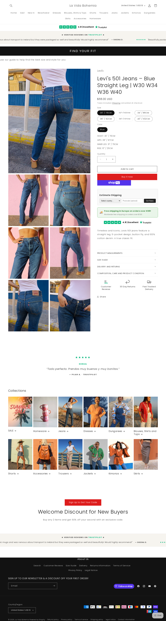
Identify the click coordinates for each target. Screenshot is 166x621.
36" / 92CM (106, 118)
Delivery (83, 568)
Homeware (40, 433)
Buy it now (127, 176)
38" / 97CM (126, 119)
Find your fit (83, 50)
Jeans (62, 433)
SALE (10, 433)
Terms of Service (121, 568)
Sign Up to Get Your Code (83, 504)
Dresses (88, 433)
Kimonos (114, 476)
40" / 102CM (143, 118)
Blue (102, 129)
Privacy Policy (75, 573)
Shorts (12, 476)
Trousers (63, 476)
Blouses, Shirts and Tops (145, 435)
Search (37, 568)
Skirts (137, 476)
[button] (11, 6)
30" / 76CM (106, 112)
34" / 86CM (143, 112)
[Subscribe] (54, 588)
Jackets (88, 476)
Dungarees (115, 433)
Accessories (40, 476)
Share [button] (103, 296)
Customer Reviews (53, 568)
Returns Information (100, 568)
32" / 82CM (126, 113)
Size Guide (71, 568)
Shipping (116, 102)
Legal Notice (91, 573)
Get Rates (150, 200)
